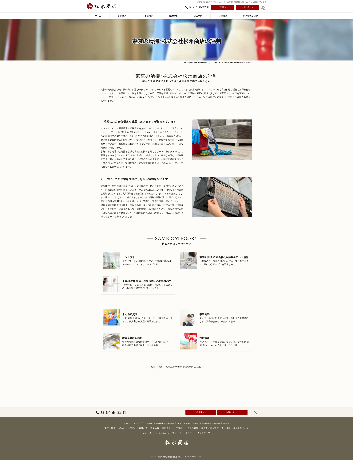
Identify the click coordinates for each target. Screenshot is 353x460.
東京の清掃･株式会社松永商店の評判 (184, 366)
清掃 (160, 366)
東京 (153, 366)
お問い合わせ (247, 7)
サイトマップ (203, 433)
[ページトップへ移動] (254, 412)
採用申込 (223, 7)
